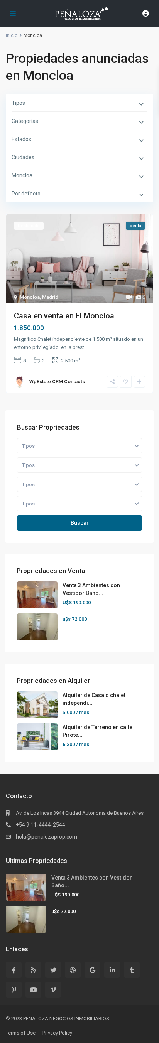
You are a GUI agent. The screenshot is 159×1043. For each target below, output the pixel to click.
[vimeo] (53, 990)
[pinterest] (14, 990)
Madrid (50, 297)
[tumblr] (132, 970)
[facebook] (14, 970)
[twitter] (53, 970)
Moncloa (30, 297)
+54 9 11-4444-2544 (40, 825)
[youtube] (33, 990)
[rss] (33, 970)
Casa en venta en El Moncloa (64, 315)
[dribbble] (73, 970)
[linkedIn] (112, 970)
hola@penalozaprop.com (46, 837)
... (87, 347)
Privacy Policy (57, 1033)
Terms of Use (21, 1033)
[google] (92, 970)
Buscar (80, 523)
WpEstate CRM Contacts (57, 381)
